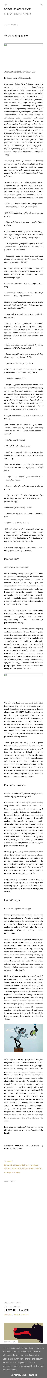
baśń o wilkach (22, 1168)
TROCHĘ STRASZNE (16, 1310)
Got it (33, 1374)
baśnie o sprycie (10, 1168)
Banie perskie (16, 1165)
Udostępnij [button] (8, 1161)
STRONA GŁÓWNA (13, 14)
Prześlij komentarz (21, 1314)
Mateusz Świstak (35, 1168)
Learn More (19, 1374)
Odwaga (7, 1172)
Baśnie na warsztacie (17, 9)
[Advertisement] (23, 1272)
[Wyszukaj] (41, 4)
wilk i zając (16, 1172)
